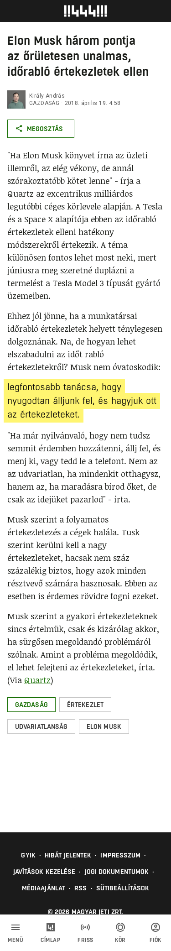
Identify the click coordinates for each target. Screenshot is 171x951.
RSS (80, 888)
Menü (15, 940)
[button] (31, 704)
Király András (47, 96)
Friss (85, 940)
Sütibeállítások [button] (123, 888)
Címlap (50, 940)
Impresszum (120, 855)
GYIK (28, 855)
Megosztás (45, 128)
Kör (120, 940)
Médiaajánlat (43, 888)
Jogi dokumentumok (117, 871)
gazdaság (44, 103)
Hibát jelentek (68, 855)
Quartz (37, 679)
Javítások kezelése (44, 871)
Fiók (155, 940)
